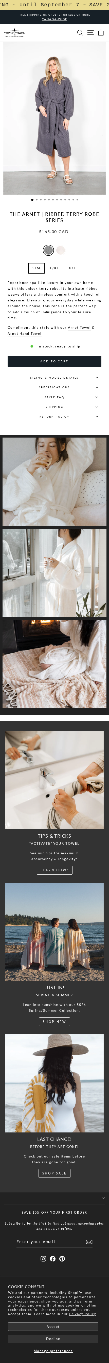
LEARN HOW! (55, 870)
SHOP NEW (54, 1022)
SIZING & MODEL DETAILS (54, 377)
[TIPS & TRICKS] (54, 780)
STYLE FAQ (55, 397)
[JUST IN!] (54, 932)
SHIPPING (55, 406)
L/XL (54, 268)
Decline (53, 1339)
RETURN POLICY (54, 416)
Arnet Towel (79, 327)
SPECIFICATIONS (54, 387)
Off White (61, 250)
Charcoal (48, 250)
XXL (73, 268)
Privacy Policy (82, 1314)
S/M (36, 268)
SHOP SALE (54, 1173)
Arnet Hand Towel (25, 334)
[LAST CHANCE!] (54, 1083)
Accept (53, 1327)
